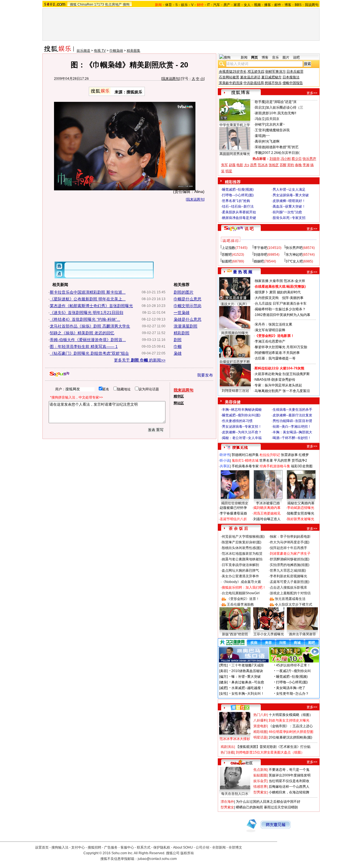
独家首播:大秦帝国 (269, 281)
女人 (247, 5)
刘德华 (275, 159)
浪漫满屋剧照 (185, 326)
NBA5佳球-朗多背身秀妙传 (275, 380)
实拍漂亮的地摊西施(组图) (289, 565)
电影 (239, 165)
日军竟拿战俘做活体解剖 (240, 565)
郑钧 (290, 165)
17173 (99, 5)
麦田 (272, 292)
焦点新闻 (260, 770)
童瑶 (258, 136)
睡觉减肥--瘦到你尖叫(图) (241, 415)
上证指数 (228, 248)
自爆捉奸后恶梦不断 (234, 362)
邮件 (277, 5)
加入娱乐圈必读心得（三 (284, 107)
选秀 (253, 165)
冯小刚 (286, 159)
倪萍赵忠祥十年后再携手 (288, 548)
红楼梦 (304, 455)
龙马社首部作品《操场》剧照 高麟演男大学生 (90, 326)
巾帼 (178, 346)
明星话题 (260, 737)
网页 (254, 57)
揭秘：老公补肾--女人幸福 (242, 438)
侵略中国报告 (293, 83)
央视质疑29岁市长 (233, 72)
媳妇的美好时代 (289, 292)
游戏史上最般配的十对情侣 (290, 593)
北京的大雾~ (275, 124)
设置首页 (42, 847)
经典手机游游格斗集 (275, 466)
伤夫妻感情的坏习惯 (237, 421)
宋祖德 (260, 147)
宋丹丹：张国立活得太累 (273, 324)
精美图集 (133, 51)
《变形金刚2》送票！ (243, 599)
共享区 (225, 466)
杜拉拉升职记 (270, 455)
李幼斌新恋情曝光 (300, 508)
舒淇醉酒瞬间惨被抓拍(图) (289, 559)
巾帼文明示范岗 (187, 306)
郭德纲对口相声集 (245, 455)
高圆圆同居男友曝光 (234, 154)
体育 (168, 5)
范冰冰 (263, 165)
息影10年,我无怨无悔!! (279, 113)
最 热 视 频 (242, 272)
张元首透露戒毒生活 (290, 599)
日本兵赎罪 (294, 72)
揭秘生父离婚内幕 (300, 503)
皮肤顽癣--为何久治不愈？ (242, 432)
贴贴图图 (260, 775)
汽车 (216, 5)
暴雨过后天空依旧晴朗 (281, 807)
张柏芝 (274, 165)
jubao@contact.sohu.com (157, 859)
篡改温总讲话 (250, 77)
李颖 (258, 153)
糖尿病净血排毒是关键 (239, 218)
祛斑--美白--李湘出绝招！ (292, 427)
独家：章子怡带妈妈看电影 (290, 537)
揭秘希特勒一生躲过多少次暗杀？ (280, 309)
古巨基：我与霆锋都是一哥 (275, 358)
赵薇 (232, 165)
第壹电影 (260, 726)
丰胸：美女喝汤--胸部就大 (292, 432)
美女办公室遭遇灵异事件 (240, 576)
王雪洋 (260, 130)
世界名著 (266, 460)
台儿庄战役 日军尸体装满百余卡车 (281, 303)
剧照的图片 (183, 292)
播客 (267, 5)
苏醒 (283, 165)
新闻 (244, 57)
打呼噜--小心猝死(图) (238, 195)
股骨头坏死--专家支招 (289, 218)
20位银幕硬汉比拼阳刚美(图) (290, 737)
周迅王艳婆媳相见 (267, 513)
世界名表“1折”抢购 (236, 201)
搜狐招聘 (94, 847)
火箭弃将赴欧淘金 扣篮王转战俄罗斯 (282, 374)
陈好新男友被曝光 (300, 519)
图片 (286, 57)
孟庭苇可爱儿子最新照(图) (289, 582)
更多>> (312, 93)
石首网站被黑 (229, 77)
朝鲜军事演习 (275, 72)
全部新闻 (219, 847)
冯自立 (260, 119)
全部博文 (235, 847)
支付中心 (78, 847)
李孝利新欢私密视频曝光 (288, 576)
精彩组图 (260, 732)
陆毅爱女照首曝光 (300, 513)
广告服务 (111, 847)
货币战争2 (299, 460)
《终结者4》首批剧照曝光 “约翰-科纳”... (85, 319)
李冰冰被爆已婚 (268, 503)
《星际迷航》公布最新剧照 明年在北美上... (88, 299)
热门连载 (227, 752)
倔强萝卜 (261, 292)
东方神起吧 (294, 255)
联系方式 (143, 847)
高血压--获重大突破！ (289, 206)
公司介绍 (202, 847)
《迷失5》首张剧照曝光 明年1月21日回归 (86, 312)
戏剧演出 (227, 747)
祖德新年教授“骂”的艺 (282, 147)
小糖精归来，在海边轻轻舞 (289, 792)
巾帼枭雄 (116, 51)
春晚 (298, 165)
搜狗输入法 (59, 847)
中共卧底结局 (254, 83)
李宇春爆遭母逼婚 (233, 513)
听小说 (225, 460)
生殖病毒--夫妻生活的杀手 (292, 410)
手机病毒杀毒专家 (245, 466)
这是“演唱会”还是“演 (281, 102)
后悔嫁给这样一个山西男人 (289, 787)
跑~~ (266, 136)
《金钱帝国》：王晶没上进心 (291, 726)
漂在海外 (227, 802)
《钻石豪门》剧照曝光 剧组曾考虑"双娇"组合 (89, 353)
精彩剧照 (181, 333)
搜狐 (73, 5)
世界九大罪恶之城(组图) (288, 571)
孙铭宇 (260, 124)
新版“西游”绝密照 (235, 634)
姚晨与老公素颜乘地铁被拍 (242, 559)
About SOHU (183, 847)
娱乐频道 (83, 51)
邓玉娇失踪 (255, 72)
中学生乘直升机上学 (234, 125)
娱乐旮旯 (260, 781)
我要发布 (205, 375)
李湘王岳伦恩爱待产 (270, 341)
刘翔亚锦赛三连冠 (235, 391)
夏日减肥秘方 (271, 77)
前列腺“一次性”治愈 (287, 212)
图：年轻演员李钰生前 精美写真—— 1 (84, 346)
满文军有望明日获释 (270, 330)
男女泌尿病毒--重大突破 (291, 195)
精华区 (179, 396)
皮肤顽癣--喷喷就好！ (289, 201)
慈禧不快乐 (273, 83)
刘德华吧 (260, 255)
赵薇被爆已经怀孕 (233, 508)
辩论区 (179, 403)
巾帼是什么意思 (187, 299)
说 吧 (249, 228)
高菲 (258, 141)
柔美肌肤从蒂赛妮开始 (239, 212)
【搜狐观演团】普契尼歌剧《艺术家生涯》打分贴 (273, 747)
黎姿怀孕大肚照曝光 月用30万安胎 (281, 347)
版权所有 (187, 853)
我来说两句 (170, 79)
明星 (228, 171)
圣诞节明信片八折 (233, 519)
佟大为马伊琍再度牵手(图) (289, 542)
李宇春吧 (260, 248)
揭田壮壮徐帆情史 (234, 503)
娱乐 (184, 5)
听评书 (225, 455)
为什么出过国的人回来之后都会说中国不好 (268, 802)
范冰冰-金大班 (294, 281)
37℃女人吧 (294, 261)
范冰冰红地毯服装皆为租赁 (242, 554)
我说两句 (311, 5)
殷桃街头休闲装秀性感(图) (241, 548)
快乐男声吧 (294, 248)
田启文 (260, 107)
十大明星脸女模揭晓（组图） (291, 715)
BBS (298, 5)
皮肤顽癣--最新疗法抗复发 (292, 415)
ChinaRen (85, 5)
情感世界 (260, 787)
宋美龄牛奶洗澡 (231, 83)
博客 (288, 5)
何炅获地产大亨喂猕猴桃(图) (243, 537)
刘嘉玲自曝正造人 (267, 519)
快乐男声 (309, 159)
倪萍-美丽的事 (292, 298)
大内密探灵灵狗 (267, 298)
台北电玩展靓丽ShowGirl (241, 593)
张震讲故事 (289, 455)
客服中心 (127, 847)
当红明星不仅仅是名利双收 (289, 781)
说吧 (296, 57)
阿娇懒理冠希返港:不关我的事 (277, 353)
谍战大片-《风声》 (235, 304)
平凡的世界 (282, 460)
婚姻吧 (259, 261)
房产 (226, 5)
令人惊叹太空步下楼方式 (293, 604)
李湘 (306, 165)
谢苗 (258, 113)
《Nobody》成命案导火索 (241, 582)
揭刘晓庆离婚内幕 (267, 508)
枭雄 (178, 353)
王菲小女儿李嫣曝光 (268, 634)
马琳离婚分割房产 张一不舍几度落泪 (282, 391)
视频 (257, 5)
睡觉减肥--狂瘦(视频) (238, 189)
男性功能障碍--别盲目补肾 (292, 421)
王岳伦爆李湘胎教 (240, 604)
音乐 (275, 57)
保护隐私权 (161, 847)
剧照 (178, 339)
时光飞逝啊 (270, 141)
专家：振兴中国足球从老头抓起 (278, 385)
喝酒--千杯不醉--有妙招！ (292, 438)
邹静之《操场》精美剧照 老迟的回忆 (82, 333)
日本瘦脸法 (291, 77)
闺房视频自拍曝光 (234, 333)
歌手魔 (260, 102)
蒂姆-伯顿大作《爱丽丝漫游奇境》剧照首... (88, 339)
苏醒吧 (227, 255)
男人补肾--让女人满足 (289, 189)
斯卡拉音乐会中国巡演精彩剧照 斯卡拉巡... (88, 292)
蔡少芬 (297, 159)
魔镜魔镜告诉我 (278, 130)
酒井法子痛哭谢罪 (302, 634)
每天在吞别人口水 (234, 794)
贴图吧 (227, 261)
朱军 (224, 165)
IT (208, 5)
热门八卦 (260, 715)
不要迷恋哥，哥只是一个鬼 (289, 770)
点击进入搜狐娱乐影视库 (288, 587)
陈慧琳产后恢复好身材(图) (241, 542)
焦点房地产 (113, 5)
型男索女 (260, 792)
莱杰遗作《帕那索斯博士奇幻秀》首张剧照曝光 (91, 306)
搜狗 (126, 5)
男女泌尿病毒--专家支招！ (242, 427)
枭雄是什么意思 (187, 319)
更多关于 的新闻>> (139, 360)
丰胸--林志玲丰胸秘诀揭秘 (242, 410)
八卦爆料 (260, 720)
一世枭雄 (181, 312)
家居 (237, 5)
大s (246, 165)
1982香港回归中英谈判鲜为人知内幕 (282, 315)
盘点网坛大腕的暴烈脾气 (240, 571)
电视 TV (100, 51)
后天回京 (272, 119)
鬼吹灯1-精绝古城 (245, 460)
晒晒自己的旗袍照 (249, 807)
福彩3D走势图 (302, 466)
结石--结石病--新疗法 (238, 206)
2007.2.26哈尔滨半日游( (280, 153)
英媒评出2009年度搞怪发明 (290, 775)
